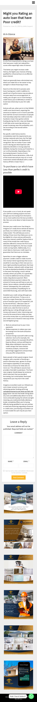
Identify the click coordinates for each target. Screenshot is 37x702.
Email (26, 461)
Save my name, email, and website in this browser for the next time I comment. (19, 472)
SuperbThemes (25, 697)
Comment (18, 433)
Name (10, 461)
